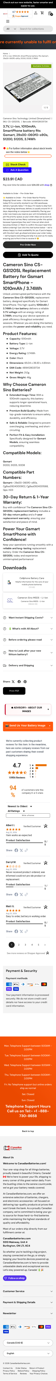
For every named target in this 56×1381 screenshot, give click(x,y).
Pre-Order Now (28, 244)
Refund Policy (23, 1371)
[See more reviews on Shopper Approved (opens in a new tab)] (26, 850)
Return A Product (37, 1368)
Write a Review (28, 815)
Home (5, 53)
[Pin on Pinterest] (25, 682)
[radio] (40, 765)
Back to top (28, 1131)
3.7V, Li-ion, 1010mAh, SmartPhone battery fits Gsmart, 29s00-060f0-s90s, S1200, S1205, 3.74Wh (26, 57)
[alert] (28, 709)
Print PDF (14, 690)
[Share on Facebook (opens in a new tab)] (16, 850)
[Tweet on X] (13, 682)
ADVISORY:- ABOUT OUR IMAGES (27, 709)
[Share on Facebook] (19, 682)
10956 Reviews (18, 777)
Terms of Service (10, 1373)
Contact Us (8, 1368)
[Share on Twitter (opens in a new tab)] (21, 850)
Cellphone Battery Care (32, 578)
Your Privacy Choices (38, 1373)
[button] (42, 13)
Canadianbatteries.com (20, 1363)
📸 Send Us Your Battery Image (25, 725)
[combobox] (28, 29)
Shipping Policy (38, 1371)
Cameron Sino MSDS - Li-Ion (33, 597)
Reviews (23, 1373)
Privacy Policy (9, 1371)
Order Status (21, 1368)
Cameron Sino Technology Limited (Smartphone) (26, 118)
